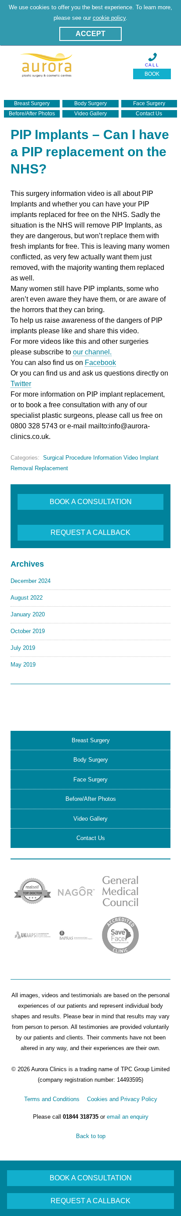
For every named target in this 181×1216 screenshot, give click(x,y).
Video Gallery (90, 114)
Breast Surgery (32, 103)
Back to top (90, 1136)
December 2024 (31, 581)
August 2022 (27, 597)
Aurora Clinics (46, 68)
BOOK (152, 74)
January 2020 (28, 614)
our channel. (92, 352)
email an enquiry (127, 1116)
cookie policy (109, 18)
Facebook (100, 362)
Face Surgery (149, 103)
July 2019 (23, 648)
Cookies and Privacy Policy (122, 1099)
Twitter (21, 383)
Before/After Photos (32, 114)
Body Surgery (90, 103)
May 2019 (23, 664)
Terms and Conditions (52, 1099)
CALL (152, 65)
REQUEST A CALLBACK (90, 532)
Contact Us (149, 114)
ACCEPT (90, 33)
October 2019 (28, 631)
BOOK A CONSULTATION (91, 501)
